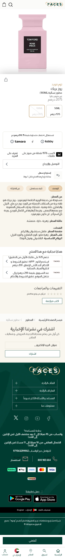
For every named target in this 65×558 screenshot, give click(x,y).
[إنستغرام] (26, 418)
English (20, 510)
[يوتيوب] (37, 418)
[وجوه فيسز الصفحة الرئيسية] (54, 4)
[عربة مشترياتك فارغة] (4, 4)
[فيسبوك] (48, 418)
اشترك (32, 353)
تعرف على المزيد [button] (12, 154)
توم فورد (57, 84)
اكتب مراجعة (52, 300)
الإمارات (28, 510)
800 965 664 (44, 460)
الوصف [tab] (55, 188)
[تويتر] (16, 418)
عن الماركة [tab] (15, 188)
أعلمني (32, 540)
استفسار (15, 460)
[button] (31, 510)
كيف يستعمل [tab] (36, 188)
